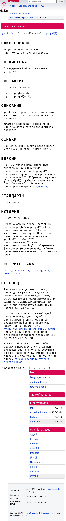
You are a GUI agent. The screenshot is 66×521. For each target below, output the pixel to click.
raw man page (38, 386)
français (34, 452)
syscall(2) (42, 186)
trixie (32, 407)
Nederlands (36, 462)
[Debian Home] (4, 6)
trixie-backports (38, 412)
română (34, 471)
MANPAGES (14, 1)
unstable (14, 18)
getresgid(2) (11, 270)
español (34, 448)
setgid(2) (27, 270)
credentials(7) (12, 273)
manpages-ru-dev (26, 18)
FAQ (42, 5)
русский (34, 476)
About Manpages (27, 5)
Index (12, 5)
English (34, 443)
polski (33, 466)
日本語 (33, 457)
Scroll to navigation (14, 26)
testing (34, 416)
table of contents (40, 394)
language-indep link (41, 377)
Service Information (20, 13)
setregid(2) (42, 270)
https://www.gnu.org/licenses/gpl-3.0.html (29, 328)
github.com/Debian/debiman (41, 513)
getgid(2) (7, 33)
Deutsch (34, 439)
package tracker (39, 382)
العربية (33, 434)
